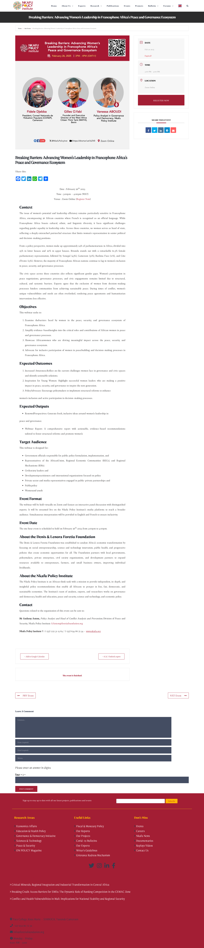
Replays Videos (144, 845)
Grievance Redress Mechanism (93, 855)
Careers (140, 831)
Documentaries (144, 840)
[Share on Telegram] (167, 130)
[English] (180, 6)
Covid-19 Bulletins (86, 840)
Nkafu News (142, 835)
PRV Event (28, 695)
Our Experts (83, 845)
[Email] (173, 130)
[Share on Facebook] (148, 130)
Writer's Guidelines (86, 850)
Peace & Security (25, 845)
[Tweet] (154, 130)
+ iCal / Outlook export (111, 656)
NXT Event (175, 695)
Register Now (83, 198)
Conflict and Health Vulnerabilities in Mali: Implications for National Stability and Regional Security (68, 898)
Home (20, 28)
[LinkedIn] (107, 866)
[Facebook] (113, 866)
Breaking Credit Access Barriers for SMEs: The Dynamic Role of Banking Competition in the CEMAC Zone (71, 891)
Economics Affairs (26, 826)
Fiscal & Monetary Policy (90, 826)
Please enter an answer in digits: (33, 767)
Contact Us (141, 850)
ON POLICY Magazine (29, 850)
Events (139, 826)
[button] (187, 6)
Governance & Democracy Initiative (36, 835)
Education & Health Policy (31, 831)
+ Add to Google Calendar (34, 656)
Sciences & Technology (29, 840)
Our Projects (83, 835)
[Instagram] (100, 866)
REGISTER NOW (161, 100)
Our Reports (83, 831)
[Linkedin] (161, 130)
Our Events (27, 28)
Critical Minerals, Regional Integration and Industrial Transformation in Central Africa (60, 884)
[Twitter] (92, 866)
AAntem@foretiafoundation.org (67, 623)
